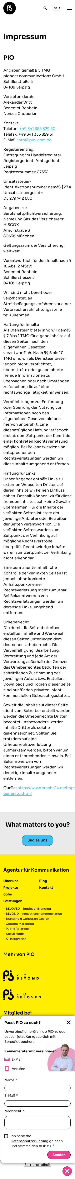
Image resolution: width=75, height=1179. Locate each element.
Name (10, 1080)
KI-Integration (16, 939)
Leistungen (12, 901)
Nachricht (14, 1111)
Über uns (10, 881)
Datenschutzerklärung (29, 1141)
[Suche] (45, 8)
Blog (43, 881)
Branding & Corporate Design (27, 919)
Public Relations (18, 929)
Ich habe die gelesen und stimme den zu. (37, 1141)
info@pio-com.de (34, 140)
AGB (42, 1146)
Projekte (10, 887)
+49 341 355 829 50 (37, 128)
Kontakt (46, 887)
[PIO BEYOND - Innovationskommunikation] (21, 975)
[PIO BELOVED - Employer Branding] (22, 994)
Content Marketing (20, 924)
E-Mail (11, 1095)
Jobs (7, 894)
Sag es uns (38, 840)
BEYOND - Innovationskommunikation (34, 914)
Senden (58, 1155)
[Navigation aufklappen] (69, 8)
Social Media (15, 934)
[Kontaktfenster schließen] (67, 1171)
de (56, 8)
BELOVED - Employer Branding (28, 909)
